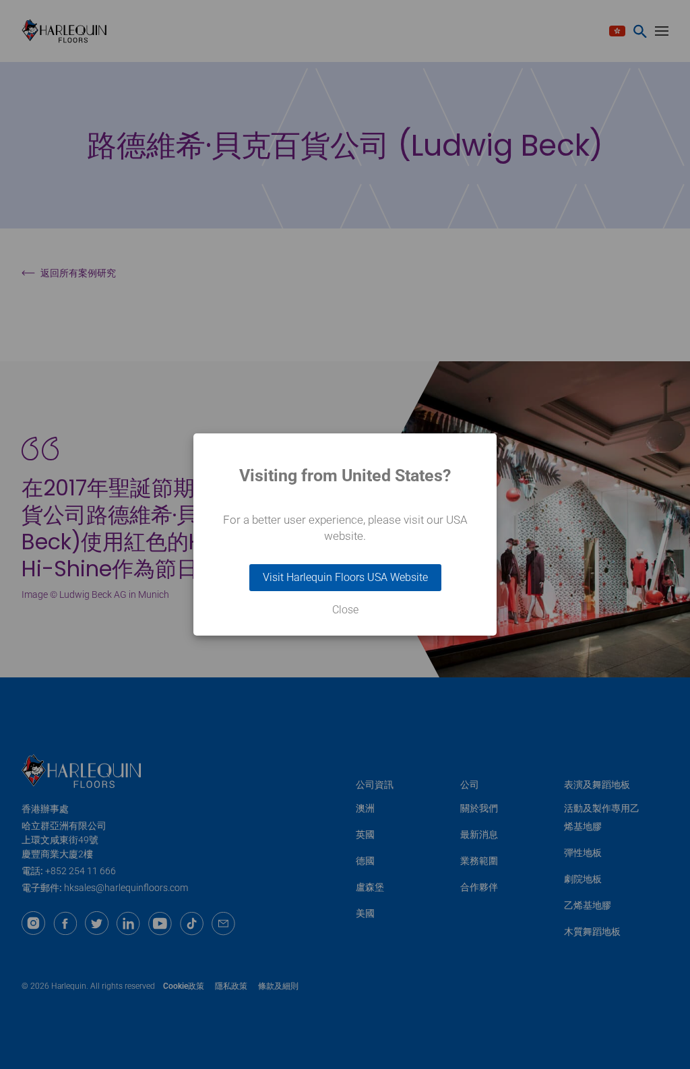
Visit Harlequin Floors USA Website (345, 577)
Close (345, 610)
